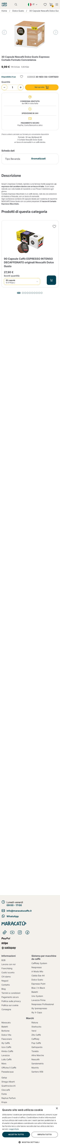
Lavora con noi (8, 964)
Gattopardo (36, 1047)
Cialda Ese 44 (38, 975)
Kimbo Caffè (7, 1051)
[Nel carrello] (51, 280)
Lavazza (5, 1055)
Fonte (4, 1094)
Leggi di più (14, 1129)
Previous (4, 32)
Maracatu (6, 1022)
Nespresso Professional (42, 1004)
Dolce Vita (6, 1035)
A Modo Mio (37, 971)
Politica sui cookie (9, 1005)
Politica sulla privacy (11, 1001)
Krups (4, 1102)
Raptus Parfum (8, 1098)
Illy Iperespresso (39, 1008)
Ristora (34, 1022)
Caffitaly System (39, 963)
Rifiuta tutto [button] (45, 1134)
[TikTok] (4, 932)
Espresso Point (38, 983)
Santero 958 (37, 1071)
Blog (3, 989)
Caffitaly (35, 1039)
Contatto (5, 984)
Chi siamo (6, 976)
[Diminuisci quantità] (4, 87)
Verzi (33, 1030)
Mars (3, 1063)
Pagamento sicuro (10, 997)
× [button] (57, 1108)
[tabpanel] (30, 253)
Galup (4, 1077)
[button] (30, 1142)
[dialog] (30, 1126)
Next (56, 32)
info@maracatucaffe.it (19, 910)
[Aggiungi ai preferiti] (21, 76)
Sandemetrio (37, 1063)
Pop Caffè (36, 1043)
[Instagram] (20, 932)
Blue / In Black (38, 988)
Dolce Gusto (37, 979)
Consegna (6, 1009)
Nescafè (35, 1059)
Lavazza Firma (38, 1000)
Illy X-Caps (36, 1012)
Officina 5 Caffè (8, 1067)
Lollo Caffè (6, 1059)
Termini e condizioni (10, 993)
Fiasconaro (6, 1039)
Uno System (37, 996)
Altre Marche (37, 1055)
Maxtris (35, 1067)
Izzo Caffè (6, 1047)
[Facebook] (27, 932)
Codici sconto (7, 972)
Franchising (6, 968)
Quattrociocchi (8, 1085)
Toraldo (35, 1051)
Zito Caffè (36, 1035)
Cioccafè (5, 1090)
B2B (3, 960)
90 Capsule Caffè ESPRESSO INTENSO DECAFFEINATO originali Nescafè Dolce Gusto (29, 262)
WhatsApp (13, 916)
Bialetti (34, 992)
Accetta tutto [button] (16, 1134)
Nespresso (36, 967)
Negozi (4, 980)
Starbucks (36, 1026)
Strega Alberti (8, 1081)
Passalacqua (7, 1071)
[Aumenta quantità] (21, 87)
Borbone (5, 1030)
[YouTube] (12, 932)
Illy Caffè (5, 1043)
